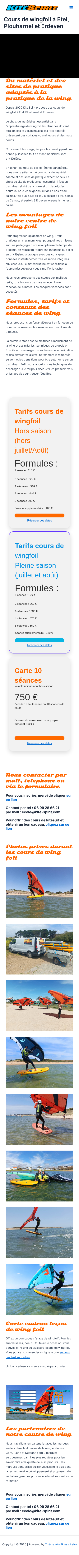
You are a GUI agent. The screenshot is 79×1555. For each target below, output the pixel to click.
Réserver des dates (39, 520)
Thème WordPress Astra (61, 1544)
